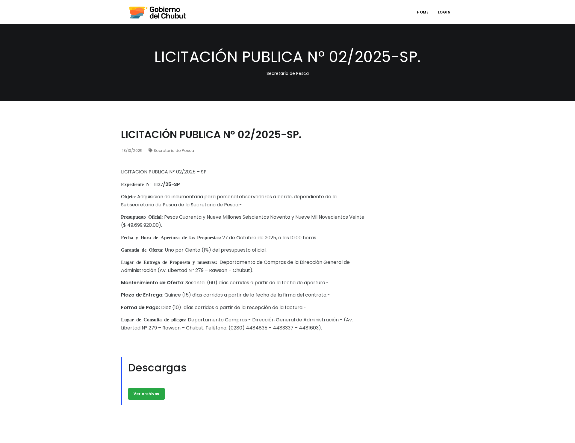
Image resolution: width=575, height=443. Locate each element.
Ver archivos (146, 393)
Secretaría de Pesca (174, 150)
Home (423, 12)
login (444, 12)
